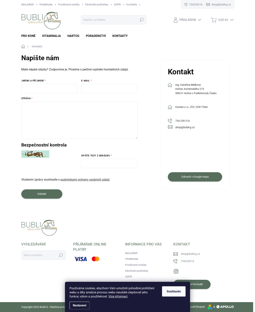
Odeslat (41, 193)
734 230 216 (182, 120)
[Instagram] (176, 270)
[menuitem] (29, 36)
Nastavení (79, 305)
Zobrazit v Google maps (195, 176)
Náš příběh (27, 4)
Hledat (141, 19)
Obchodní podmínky (96, 4)
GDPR (117, 4)
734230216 (187, 261)
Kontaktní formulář (192, 284)
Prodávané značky (69, 4)
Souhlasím (174, 291)
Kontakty (131, 4)
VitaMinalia (45, 4)
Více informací (118, 296)
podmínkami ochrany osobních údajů (85, 179)
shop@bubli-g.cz (185, 127)
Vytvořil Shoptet (195, 306)
